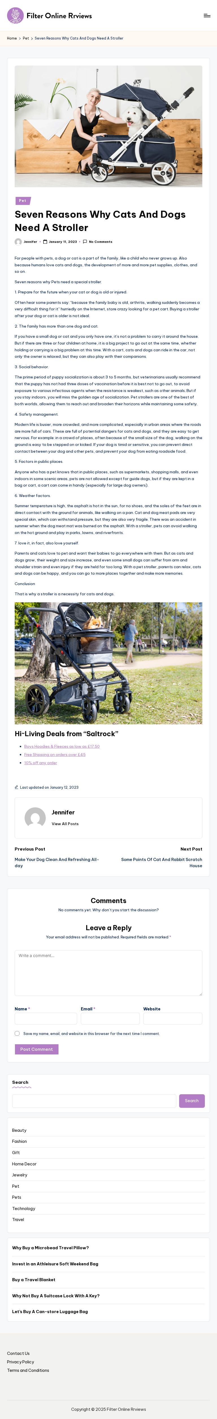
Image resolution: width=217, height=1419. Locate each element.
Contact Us (18, 1353)
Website (151, 1009)
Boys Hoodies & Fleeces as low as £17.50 (62, 746)
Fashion (19, 1141)
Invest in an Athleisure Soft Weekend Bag (55, 1264)
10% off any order (40, 762)
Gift (16, 1152)
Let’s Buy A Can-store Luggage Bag (50, 1311)
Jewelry (19, 1175)
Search (20, 1082)
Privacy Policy (20, 1361)
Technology (23, 1208)
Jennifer (63, 812)
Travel (18, 1219)
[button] (65, 823)
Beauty (19, 1130)
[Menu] (207, 15)
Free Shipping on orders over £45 (55, 754)
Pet (22, 201)
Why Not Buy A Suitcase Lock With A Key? (56, 1295)
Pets (16, 1197)
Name (22, 1009)
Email (88, 1009)
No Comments (100, 242)
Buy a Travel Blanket (33, 1279)
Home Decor (24, 1164)
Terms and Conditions (28, 1370)
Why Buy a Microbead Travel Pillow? (50, 1247)
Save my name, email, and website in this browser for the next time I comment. (91, 1033)
